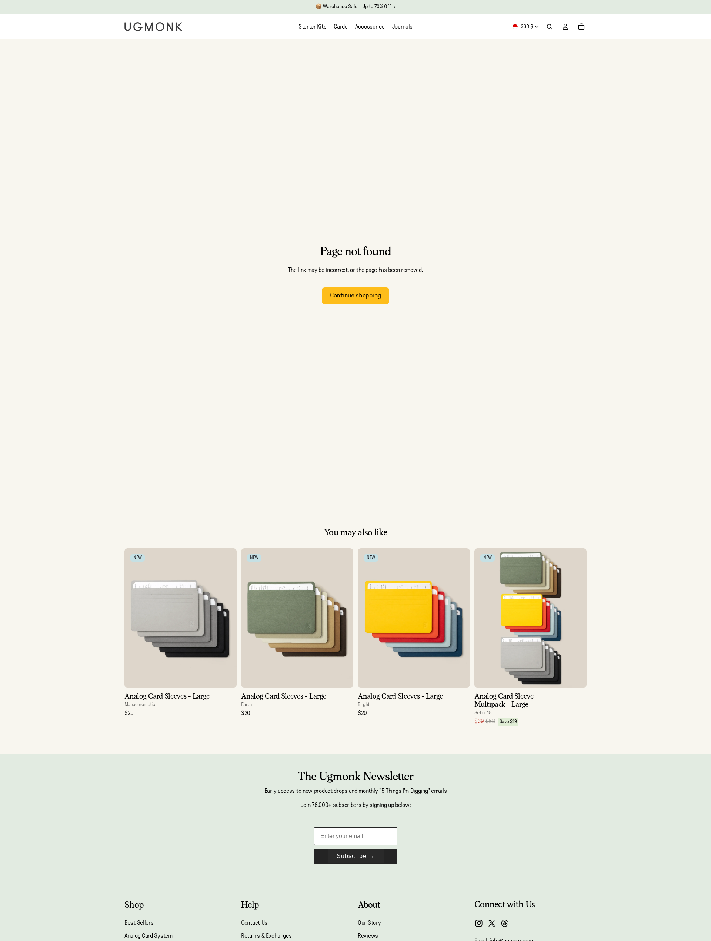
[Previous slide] (135, 618)
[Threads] (504, 923)
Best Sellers (138, 923)
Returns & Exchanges (266, 936)
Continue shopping (355, 295)
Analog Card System (148, 936)
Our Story (369, 923)
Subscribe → (356, 856)
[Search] (549, 27)
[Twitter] (491, 923)
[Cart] (581, 27)
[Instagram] (478, 923)
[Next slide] (225, 618)
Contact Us (254, 923)
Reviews (368, 936)
